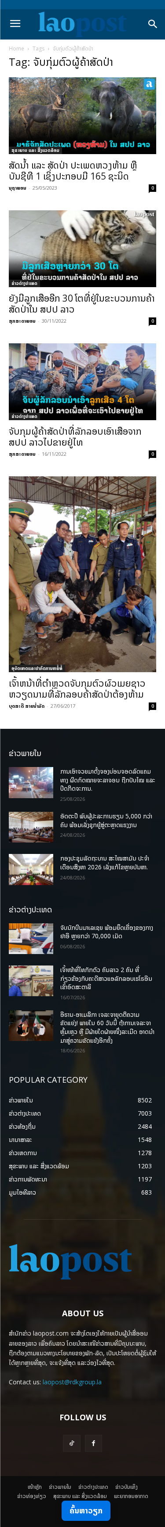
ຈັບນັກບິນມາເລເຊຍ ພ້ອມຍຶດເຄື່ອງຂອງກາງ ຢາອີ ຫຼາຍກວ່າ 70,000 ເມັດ (106, 931)
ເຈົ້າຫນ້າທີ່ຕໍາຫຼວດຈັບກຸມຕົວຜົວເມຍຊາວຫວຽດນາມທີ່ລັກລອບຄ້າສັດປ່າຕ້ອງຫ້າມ (77, 688)
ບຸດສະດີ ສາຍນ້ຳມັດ (26, 705)
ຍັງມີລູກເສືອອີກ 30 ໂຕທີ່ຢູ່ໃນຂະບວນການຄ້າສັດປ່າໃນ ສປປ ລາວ (82, 303)
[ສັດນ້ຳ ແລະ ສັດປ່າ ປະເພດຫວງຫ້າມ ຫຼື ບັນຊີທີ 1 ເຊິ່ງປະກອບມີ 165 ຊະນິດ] (82, 115)
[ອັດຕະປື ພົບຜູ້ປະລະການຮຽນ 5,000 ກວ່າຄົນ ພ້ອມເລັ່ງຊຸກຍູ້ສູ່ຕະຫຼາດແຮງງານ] (31, 827)
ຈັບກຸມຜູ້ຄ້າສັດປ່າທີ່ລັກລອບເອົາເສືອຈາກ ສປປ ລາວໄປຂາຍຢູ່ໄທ (75, 436)
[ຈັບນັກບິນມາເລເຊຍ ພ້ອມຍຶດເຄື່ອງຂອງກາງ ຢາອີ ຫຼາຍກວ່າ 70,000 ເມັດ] (31, 938)
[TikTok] (71, 1443)
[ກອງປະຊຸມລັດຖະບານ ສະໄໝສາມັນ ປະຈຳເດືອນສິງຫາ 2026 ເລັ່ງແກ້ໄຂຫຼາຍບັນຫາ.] (31, 869)
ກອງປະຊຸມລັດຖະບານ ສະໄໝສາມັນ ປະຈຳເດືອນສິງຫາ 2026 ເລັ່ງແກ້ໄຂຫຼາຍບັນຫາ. (104, 862)
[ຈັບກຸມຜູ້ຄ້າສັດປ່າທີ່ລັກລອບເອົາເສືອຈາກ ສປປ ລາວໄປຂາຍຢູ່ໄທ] (82, 381)
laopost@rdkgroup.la (72, 1382)
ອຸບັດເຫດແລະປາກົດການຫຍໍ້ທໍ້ (36, 668)
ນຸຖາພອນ (17, 187)
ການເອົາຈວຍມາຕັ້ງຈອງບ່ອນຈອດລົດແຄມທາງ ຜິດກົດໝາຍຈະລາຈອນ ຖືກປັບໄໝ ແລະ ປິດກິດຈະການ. (107, 779)
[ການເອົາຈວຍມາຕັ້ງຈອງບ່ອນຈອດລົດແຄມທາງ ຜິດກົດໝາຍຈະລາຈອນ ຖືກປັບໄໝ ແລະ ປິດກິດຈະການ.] (31, 782)
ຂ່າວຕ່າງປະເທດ (24, 283)
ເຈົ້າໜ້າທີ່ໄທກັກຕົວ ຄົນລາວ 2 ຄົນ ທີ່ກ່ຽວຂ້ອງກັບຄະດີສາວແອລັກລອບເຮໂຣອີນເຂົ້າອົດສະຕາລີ (106, 978)
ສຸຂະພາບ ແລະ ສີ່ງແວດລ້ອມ (35, 150)
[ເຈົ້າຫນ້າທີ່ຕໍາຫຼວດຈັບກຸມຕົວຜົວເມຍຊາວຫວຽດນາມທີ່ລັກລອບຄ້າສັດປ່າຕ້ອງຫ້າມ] (82, 574)
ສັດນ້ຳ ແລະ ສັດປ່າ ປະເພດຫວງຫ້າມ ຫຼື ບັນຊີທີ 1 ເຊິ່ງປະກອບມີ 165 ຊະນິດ (73, 170)
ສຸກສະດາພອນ (22, 320)
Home (16, 48)
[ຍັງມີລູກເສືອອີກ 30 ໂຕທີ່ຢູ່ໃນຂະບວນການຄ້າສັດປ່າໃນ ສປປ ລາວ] (82, 248)
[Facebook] (93, 1443)
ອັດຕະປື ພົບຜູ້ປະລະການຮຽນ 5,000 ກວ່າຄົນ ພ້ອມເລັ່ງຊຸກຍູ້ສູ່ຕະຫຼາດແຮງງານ (106, 820)
